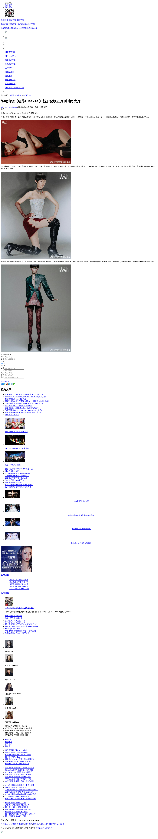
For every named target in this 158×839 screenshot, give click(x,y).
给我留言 (12, 824)
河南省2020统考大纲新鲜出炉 (16, 787)
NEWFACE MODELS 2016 (15, 622)
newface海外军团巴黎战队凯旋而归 (18, 761)
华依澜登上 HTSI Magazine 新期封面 (18, 406)
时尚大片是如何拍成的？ (14, 471)
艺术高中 (8, 68)
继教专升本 (9, 72)
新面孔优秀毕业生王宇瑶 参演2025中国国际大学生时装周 (27, 401)
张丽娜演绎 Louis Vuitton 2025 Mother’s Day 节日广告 (25, 410)
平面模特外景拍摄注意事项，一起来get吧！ (21, 631)
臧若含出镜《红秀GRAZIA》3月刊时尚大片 (21, 408)
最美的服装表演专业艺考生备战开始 (19, 469)
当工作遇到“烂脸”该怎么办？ (16, 750)
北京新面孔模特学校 (8, 24)
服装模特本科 (10, 80)
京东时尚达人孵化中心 (9, 28)
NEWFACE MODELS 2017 (15, 620)
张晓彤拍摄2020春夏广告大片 (16, 480)
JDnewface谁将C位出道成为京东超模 (19, 770)
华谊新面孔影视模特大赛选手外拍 (18, 779)
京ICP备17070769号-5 (44, 828)
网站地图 (44, 824)
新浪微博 (8, 5)
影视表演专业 (10, 64)
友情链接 (60, 824)
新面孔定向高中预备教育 (18, 586)
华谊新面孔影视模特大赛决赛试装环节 (19, 781)
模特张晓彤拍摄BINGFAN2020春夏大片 (20, 814)
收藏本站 (20, 20)
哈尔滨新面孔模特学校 (26, 24)
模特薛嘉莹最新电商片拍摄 (15, 803)
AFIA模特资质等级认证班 (19, 589)
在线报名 (4, 824)
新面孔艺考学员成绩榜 (13, 618)
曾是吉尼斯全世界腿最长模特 (16, 752)
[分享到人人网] (12, 384)
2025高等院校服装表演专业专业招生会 (19, 608)
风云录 (7, 746)
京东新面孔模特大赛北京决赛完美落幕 (19, 768)
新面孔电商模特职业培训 (18, 584)
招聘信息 (28, 824)
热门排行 (5, 593)
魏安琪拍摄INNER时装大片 (15, 399)
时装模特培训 (10, 52)
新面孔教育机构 (15, 95)
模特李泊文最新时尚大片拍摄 (16, 812)
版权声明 (52, 824)
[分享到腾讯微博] (9, 384)
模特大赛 (8, 742)
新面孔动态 (27, 95)
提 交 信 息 (5, 381)
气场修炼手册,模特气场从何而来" (17, 473)
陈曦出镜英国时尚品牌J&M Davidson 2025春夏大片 (24, 403)
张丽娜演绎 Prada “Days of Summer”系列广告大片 (23, 412)
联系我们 (12, 20)
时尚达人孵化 (10, 56)
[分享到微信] (14, 384)
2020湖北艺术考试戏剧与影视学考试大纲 (20, 794)
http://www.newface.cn (9, 107)
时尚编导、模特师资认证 (14, 88)
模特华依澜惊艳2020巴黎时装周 (17, 764)
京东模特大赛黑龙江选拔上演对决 (18, 774)
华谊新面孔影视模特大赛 (81, 529)
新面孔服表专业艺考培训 (18, 582)
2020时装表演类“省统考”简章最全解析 (19, 792)
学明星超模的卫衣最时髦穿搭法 (17, 633)
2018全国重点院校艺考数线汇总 (17, 796)
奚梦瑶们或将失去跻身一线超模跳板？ (19, 759)
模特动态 (8, 739)
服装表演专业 (10, 60)
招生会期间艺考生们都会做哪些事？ (19, 485)
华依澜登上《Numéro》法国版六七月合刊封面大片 (24, 394)
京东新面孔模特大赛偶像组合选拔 (18, 777)
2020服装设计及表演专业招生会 (17, 476)
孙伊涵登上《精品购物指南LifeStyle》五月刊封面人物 (25, 397)
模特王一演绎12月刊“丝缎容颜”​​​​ (17, 807)
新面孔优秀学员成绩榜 (13, 616)
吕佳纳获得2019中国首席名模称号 (18, 487)
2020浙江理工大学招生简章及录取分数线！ (21, 790)
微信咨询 (8, 7)
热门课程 (5, 575)
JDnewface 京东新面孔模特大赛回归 (18, 772)
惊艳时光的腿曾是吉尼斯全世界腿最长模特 (21, 626)
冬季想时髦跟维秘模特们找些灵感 (18, 755)
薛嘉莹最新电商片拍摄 (13, 482)
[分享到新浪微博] (7, 384)
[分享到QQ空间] (4, 384)
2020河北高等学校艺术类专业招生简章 (19, 785)
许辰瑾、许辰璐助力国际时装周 (17, 805)
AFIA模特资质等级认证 (28, 28)
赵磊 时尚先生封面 (12, 415)
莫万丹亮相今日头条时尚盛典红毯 (18, 809)
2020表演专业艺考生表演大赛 (16, 478)
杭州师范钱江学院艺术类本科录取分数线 (20, 799)
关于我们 (4, 20)
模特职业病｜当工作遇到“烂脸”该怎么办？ (21, 624)
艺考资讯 (8, 744)
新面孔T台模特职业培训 (18, 580)
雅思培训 (8, 76)
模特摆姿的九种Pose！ (13, 629)
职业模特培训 (10, 84)
